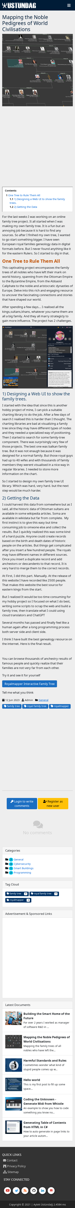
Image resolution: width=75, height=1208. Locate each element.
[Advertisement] (37, 146)
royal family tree (36, 706)
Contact (11, 1160)
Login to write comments (23, 803)
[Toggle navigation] (69, 5)
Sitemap (13, 1172)
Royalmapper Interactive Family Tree (30, 684)
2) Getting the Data (25, 207)
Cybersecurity (22, 864)
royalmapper (61, 706)
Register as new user (55, 803)
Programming (22, 872)
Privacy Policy (16, 1166)
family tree (13, 706)
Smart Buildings (23, 868)
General (43, 700)
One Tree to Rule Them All (24, 195)
